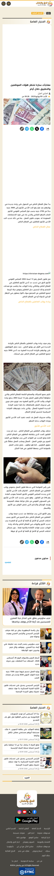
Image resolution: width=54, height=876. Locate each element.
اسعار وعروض (37, 851)
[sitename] (27, 799)
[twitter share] (37, 129)
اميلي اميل (43, 93)
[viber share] (27, 129)
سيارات (47, 851)
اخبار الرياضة (45, 837)
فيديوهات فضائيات (43, 846)
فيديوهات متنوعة (43, 833)
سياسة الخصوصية (27, 861)
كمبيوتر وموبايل (28, 842)
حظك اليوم (46, 855)
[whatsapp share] (32, 129)
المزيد (27, 777)
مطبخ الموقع (33, 837)
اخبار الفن (31, 833)
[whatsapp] (22, 129)
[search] (3, 3)
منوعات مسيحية (19, 833)
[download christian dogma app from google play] (27, 820)
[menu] (8, 3)
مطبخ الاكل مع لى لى (25, 846)
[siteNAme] (45, 4)
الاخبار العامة (37, 13)
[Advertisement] (27, 54)
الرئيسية (47, 828)
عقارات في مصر (23, 851)
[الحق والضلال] (48, 13)
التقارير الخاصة (24, 828)
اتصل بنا (15, 861)
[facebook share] (42, 129)
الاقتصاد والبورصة (43, 842)
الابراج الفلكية (10, 851)
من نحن (39, 861)
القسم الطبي (11, 828)
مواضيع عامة (21, 837)
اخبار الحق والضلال (13, 842)
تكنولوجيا (10, 846)
